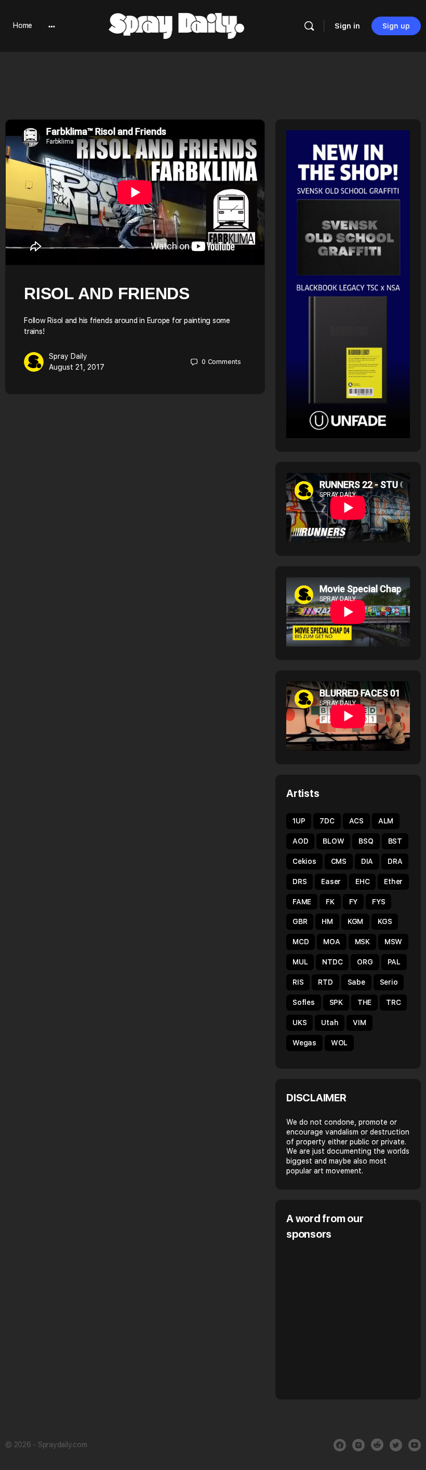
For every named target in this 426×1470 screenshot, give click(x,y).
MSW (393, 941)
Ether (393, 881)
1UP (298, 821)
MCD (300, 941)
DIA (367, 861)
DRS (299, 881)
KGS (385, 921)
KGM (355, 921)
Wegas (304, 1043)
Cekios (304, 861)
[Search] (309, 26)
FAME (301, 902)
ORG (364, 962)
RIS (297, 982)
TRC (393, 1002)
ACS (356, 821)
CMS (339, 861)
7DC (327, 821)
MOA (331, 941)
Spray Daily (68, 356)
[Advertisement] (356, 1318)
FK (330, 902)
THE (364, 1002)
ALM (385, 821)
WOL (339, 1043)
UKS (299, 1022)
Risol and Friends (107, 293)
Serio (389, 982)
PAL (394, 962)
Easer (331, 881)
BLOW (333, 841)
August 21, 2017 (76, 367)
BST (395, 841)
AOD (300, 841)
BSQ (365, 841)
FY (353, 902)
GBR (299, 921)
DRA (395, 861)
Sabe (356, 982)
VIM (359, 1022)
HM (327, 921)
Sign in (347, 26)
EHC (362, 881)
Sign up (396, 26)
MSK (362, 941)
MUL (300, 962)
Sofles (303, 1002)
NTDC (332, 962)
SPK (336, 1002)
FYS (378, 902)
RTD (325, 982)
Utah (329, 1022)
